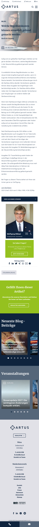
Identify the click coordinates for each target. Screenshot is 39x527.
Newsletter (18, 435)
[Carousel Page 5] (21, 358)
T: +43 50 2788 (19, 452)
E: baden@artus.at (19, 476)
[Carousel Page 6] (24, 358)
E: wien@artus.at (19, 454)
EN (37, 1)
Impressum (19, 492)
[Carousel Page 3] (14, 358)
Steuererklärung (9, 272)
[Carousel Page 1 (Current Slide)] (8, 358)
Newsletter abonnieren (17, 305)
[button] (33, 7)
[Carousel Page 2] (11, 358)
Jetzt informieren (18, 254)
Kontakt (19, 485)
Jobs (19, 487)
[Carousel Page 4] (18, 358)
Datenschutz (19, 495)
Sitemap (19, 497)
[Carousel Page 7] (27, 358)
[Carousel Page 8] (30, 358)
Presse (19, 490)
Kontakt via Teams (19, 457)
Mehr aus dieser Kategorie (12, 199)
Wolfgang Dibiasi (14, 234)
